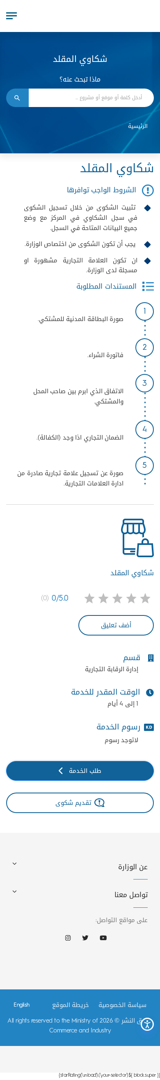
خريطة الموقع (70, 1005)
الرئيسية (138, 126)
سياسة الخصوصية (122, 1005)
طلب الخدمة (85, 771)
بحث (17, 98)
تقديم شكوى (73, 803)
